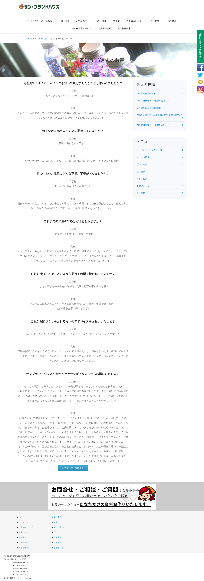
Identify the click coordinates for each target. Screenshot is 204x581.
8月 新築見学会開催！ (147, 93)
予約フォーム (142, 185)
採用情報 (172, 20)
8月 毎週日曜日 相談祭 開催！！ (153, 100)
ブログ (116, 20)
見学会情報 (24, 547)
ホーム (22, 517)
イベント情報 (100, 20)
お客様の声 (81, 20)
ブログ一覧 (141, 164)
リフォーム (24, 522)
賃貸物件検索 (124, 28)
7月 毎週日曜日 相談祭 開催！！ (153, 125)
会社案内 (140, 193)
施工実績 (65, 20)
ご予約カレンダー (135, 20)
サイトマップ (60, 547)
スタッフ (58, 522)
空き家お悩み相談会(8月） (149, 107)
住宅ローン (24, 532)
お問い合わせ (60, 527)
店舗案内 (58, 537)
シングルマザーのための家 (149, 150)
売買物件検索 (104, 28)
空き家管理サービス (81, 28)
